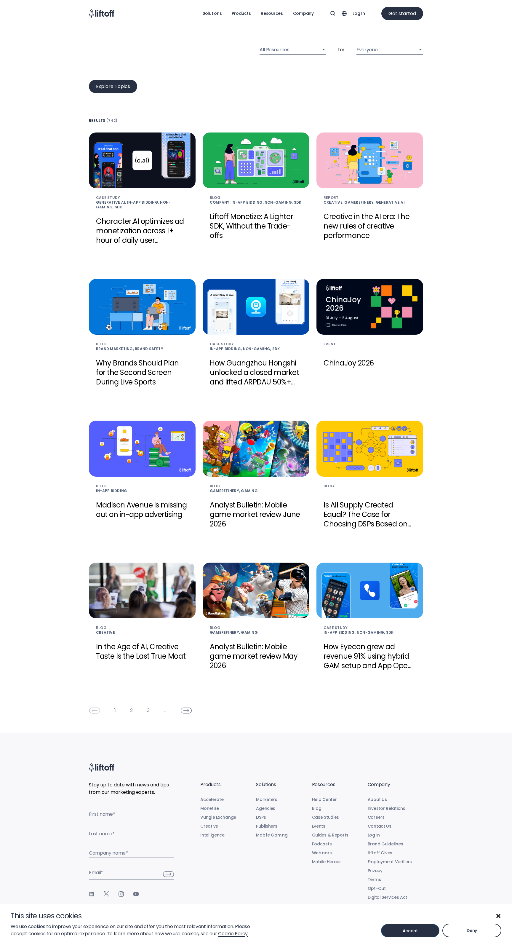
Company (303, 13)
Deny (472, 930)
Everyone (366, 49)
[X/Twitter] (106, 894)
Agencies (265, 808)
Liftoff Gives (380, 853)
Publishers (266, 826)
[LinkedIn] (91, 894)
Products (241, 13)
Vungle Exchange (218, 817)
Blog (316, 808)
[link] (94, 710)
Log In (359, 13)
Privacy (375, 871)
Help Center (324, 799)
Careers (376, 817)
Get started (402, 13)
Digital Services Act (387, 897)
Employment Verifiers (390, 862)
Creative (209, 826)
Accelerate (211, 799)
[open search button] (332, 13)
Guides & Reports (330, 835)
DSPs (261, 817)
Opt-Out (377, 888)
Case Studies (325, 817)
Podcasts (322, 844)
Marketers (266, 799)
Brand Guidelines (385, 844)
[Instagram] (121, 894)
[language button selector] (344, 13)
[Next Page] (186, 710)
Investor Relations (386, 808)
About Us (377, 799)
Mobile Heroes (327, 862)
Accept (410, 931)
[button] (498, 916)
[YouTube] (136, 894)
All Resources (274, 49)
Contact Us (379, 826)
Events (318, 826)
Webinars (322, 853)
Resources (272, 13)
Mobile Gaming (271, 835)
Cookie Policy (233, 933)
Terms (374, 879)
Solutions (212, 13)
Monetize (209, 808)
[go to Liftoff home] (101, 13)
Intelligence (212, 835)
